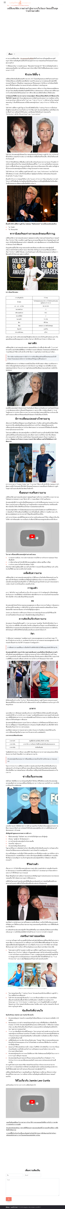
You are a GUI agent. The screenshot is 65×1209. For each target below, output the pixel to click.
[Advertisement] (32, 25)
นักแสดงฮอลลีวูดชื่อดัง (27, 58)
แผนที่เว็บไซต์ (14, 1207)
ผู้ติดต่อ (7, 1207)
